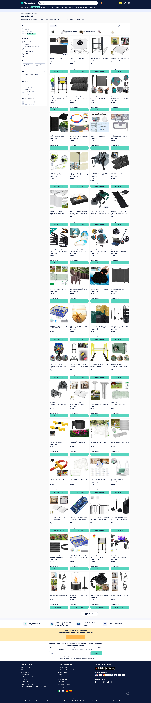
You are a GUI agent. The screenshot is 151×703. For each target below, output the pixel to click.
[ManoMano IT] (59, 691)
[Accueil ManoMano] (28, 3)
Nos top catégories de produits (66, 670)
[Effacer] (96, 3)
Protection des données (64, 700)
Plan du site (43, 700)
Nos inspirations (62, 679)
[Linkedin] (96, 682)
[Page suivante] (96, 614)
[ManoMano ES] (70, 691)
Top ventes (61, 681)
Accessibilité (122, 700)
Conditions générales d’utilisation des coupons (33, 686)
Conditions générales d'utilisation (89, 700)
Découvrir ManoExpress (64, 684)
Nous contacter (25, 674)
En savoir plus (91, 658)
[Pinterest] (104, 682)
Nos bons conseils (63, 667)
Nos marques (28, 13)
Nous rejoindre (25, 681)
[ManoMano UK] (63, 691)
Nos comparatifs (62, 672)
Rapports (115, 700)
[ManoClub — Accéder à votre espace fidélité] (120, 3)
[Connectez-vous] (125, 3)
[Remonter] (128, 693)
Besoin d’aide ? (25, 672)
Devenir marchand (26, 679)
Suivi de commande (26, 667)
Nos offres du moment (64, 677)
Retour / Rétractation (26, 670)
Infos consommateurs (106, 700)
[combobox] (122, 26)
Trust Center (75, 700)
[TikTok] (111, 682)
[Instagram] (107, 682)
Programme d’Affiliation (27, 684)
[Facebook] (100, 682)
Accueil (22, 13)
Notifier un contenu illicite (28, 677)
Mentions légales (52, 700)
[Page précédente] (83, 614)
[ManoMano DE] (67, 691)
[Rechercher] (40, 3)
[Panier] (129, 3)
